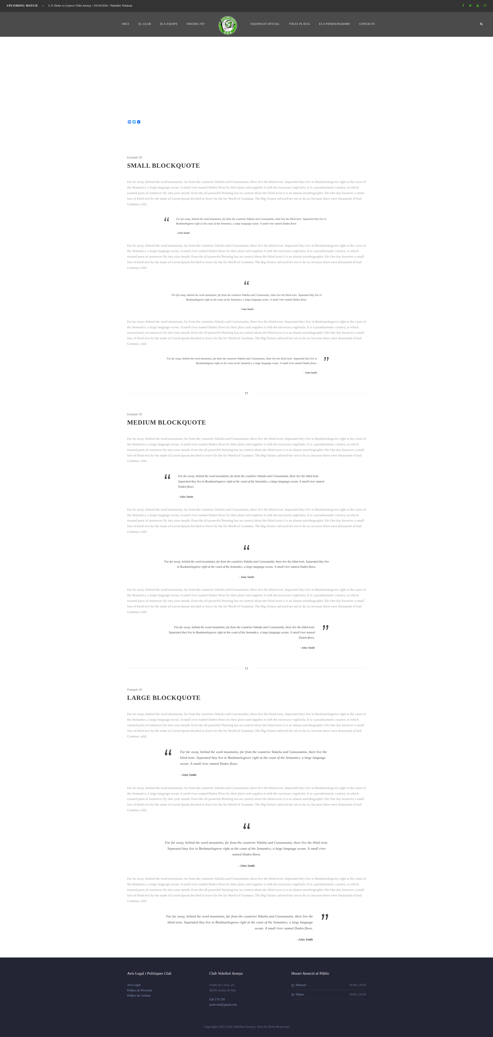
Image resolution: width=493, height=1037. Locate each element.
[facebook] (463, 5)
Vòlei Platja (299, 24)
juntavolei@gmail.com (223, 1004)
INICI (125, 24)
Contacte (367, 24)
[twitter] (470, 5)
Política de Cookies (139, 995)
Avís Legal (133, 985)
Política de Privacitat (139, 990)
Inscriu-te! (196, 24)
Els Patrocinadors (334, 24)
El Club (144, 24)
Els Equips (169, 24)
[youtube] (477, 5)
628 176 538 (217, 999)
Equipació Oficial (265, 24)
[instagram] (485, 5)
